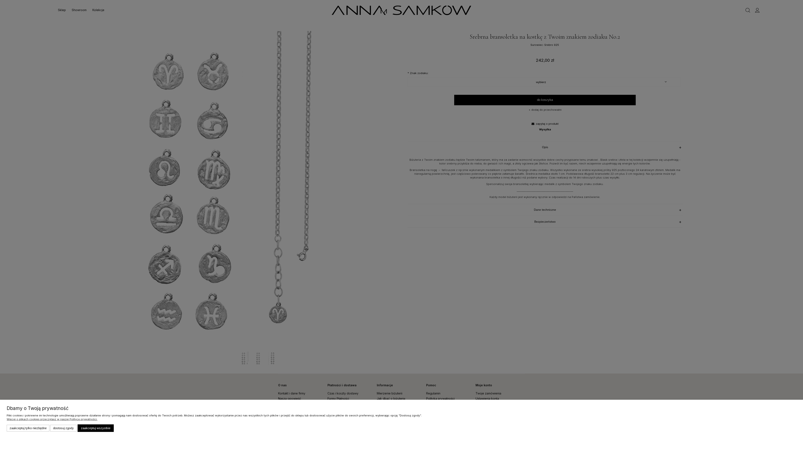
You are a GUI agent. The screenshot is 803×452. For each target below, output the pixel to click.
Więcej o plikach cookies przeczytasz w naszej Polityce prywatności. (52, 419)
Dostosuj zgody (63, 428)
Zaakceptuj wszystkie (95, 428)
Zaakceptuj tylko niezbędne (28, 428)
